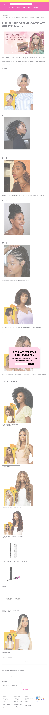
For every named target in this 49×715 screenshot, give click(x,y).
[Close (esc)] (39, 348)
